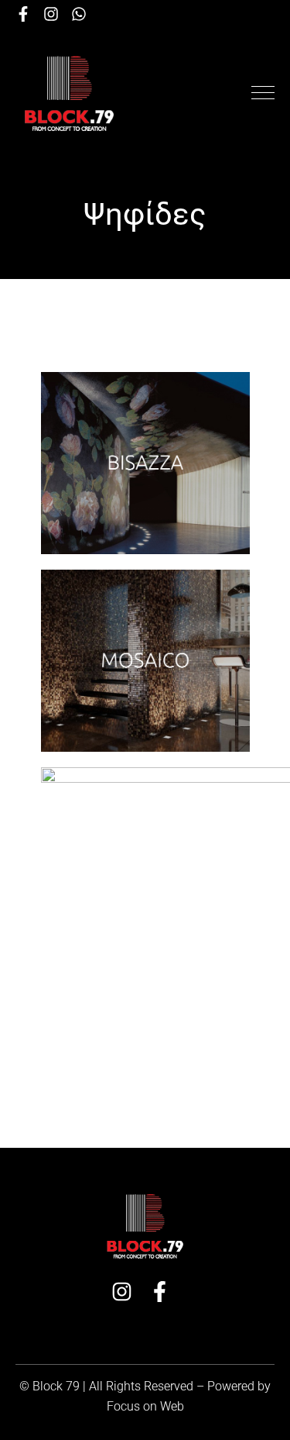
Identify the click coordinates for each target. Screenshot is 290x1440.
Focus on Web (145, 1406)
